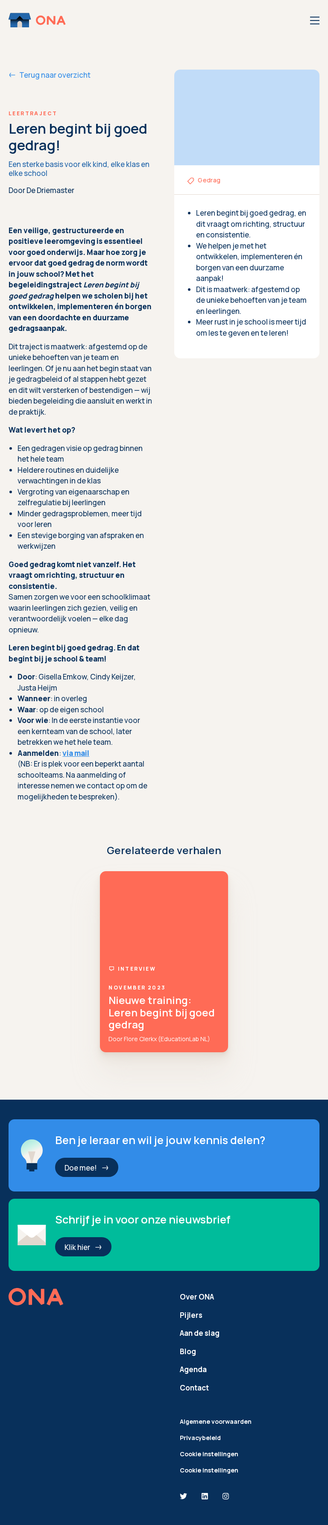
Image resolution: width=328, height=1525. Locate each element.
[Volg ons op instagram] (225, 1496)
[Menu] (314, 20)
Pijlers (191, 1315)
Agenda (193, 1369)
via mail (75, 753)
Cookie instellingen (209, 1454)
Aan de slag (200, 1333)
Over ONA (197, 1297)
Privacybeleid (200, 1438)
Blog (188, 1351)
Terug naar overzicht (55, 75)
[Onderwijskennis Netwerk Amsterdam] (38, 20)
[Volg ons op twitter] (183, 1496)
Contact (194, 1388)
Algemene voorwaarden (216, 1421)
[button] (86, 1167)
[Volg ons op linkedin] (204, 1496)
